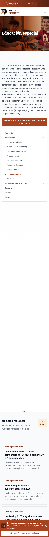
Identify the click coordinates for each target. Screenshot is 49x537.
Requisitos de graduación (16, 151)
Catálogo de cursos (14, 170)
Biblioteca (10, 179)
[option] (31, 4)
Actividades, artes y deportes (16, 183)
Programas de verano (15, 165)
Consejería (9, 188)
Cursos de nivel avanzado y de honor (20, 147)
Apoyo (7, 197)
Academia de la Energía (15, 160)
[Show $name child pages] (43, 133)
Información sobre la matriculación (24, 533)
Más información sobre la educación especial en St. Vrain (24, 122)
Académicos (10, 138)
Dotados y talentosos (14, 156)
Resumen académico (15, 142)
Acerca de (9, 133)
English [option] (31, 4)
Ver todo (42, 422)
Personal (8, 193)
